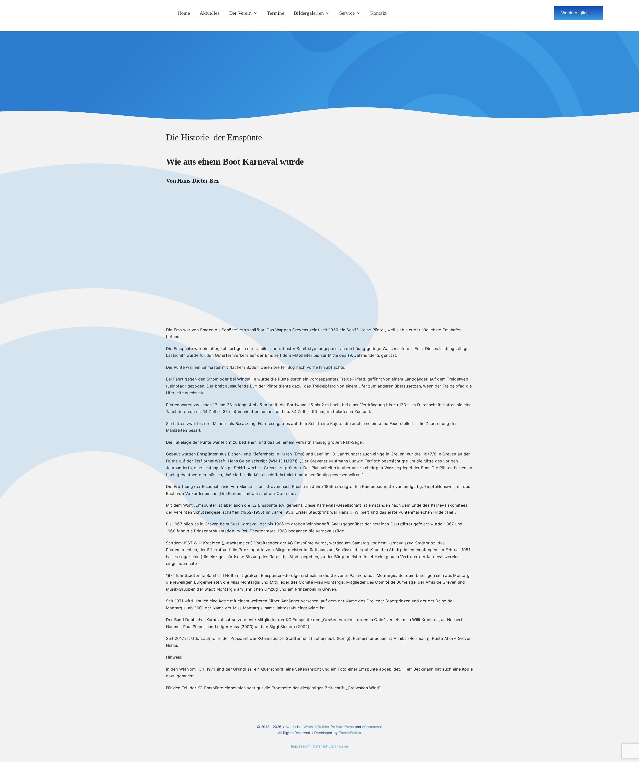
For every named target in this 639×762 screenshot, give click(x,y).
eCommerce (372, 727)
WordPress (345, 727)
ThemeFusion (350, 733)
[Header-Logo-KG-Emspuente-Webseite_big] (57, 5)
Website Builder (316, 727)
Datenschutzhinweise (330, 746)
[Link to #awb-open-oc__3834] (611, 12)
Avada (291, 727)
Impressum (300, 746)
